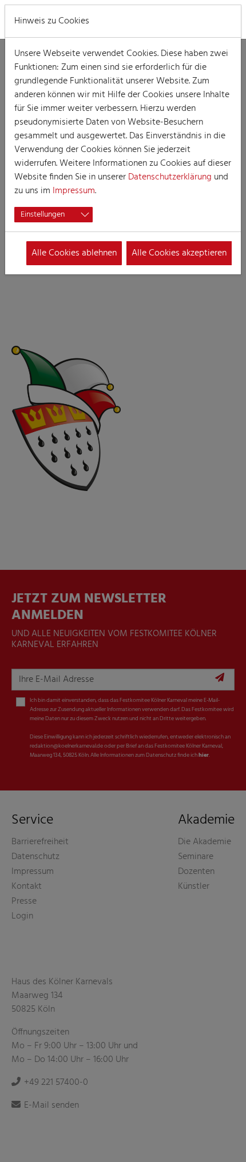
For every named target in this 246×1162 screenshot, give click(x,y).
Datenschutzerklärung (170, 177)
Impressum (74, 190)
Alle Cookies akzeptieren (179, 253)
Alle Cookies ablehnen (74, 253)
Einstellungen (43, 214)
